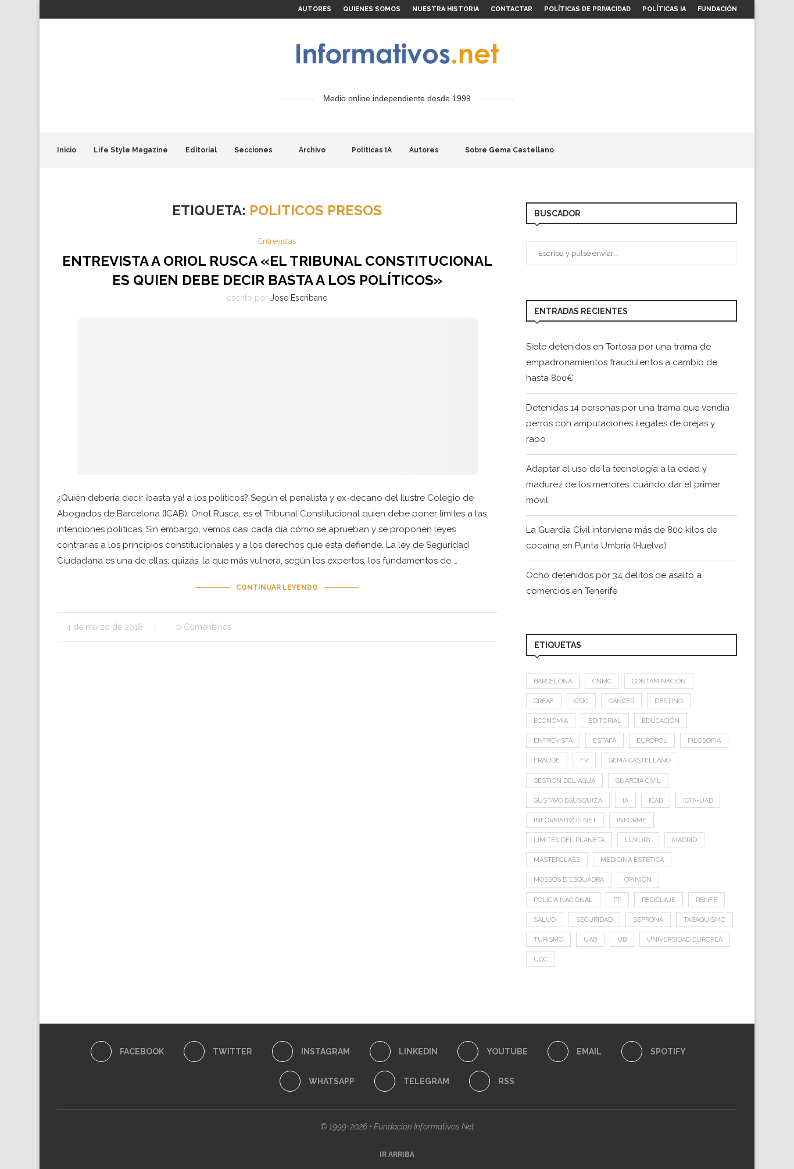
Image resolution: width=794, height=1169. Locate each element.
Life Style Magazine (131, 150)
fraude (547, 760)
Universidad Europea (685, 939)
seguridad (594, 920)
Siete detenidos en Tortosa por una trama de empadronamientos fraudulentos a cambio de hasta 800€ (621, 362)
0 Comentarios (204, 627)
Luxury (638, 840)
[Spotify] (127, 9)
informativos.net (565, 820)
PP (617, 900)
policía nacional (563, 900)
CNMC (601, 681)
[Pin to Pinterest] (433, 627)
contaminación (659, 681)
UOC (541, 959)
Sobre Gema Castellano (509, 150)
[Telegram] (153, 9)
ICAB (656, 800)
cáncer (621, 701)
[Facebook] (60, 9)
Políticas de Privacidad (587, 9)
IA (625, 800)
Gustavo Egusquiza (568, 800)
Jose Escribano (299, 297)
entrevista (553, 740)
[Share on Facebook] (415, 627)
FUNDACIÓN (717, 9)
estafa (604, 740)
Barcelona (553, 681)
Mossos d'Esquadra (569, 879)
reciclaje (658, 900)
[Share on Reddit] (457, 627)
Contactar (511, 9)
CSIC (581, 701)
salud (545, 920)
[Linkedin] (87, 9)
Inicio (66, 150)
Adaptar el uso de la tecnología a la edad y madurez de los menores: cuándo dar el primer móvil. (623, 484)
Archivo (312, 150)
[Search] (731, 150)
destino (668, 701)
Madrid (684, 840)
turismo (548, 939)
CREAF (544, 701)
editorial (604, 721)
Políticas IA (664, 9)
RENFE (706, 900)
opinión (638, 879)
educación (660, 721)
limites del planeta (569, 840)
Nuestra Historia (445, 9)
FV (584, 760)
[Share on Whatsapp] (469, 627)
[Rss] (167, 9)
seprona (648, 920)
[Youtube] (100, 9)
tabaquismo (704, 920)
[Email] (113, 9)
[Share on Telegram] (481, 627)
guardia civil (638, 781)
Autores (314, 9)
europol (651, 740)
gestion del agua (564, 781)
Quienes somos (371, 9)
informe (631, 820)
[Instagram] (73, 9)
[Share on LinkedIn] (445, 627)
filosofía (704, 740)
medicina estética (632, 860)
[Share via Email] (494, 627)
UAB (590, 939)
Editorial (201, 150)
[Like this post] (400, 627)
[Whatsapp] (140, 9)
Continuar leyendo (277, 587)
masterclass (557, 860)
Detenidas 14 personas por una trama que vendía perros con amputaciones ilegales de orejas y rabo (627, 423)
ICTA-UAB (698, 800)
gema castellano (640, 760)
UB (622, 939)
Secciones (253, 150)
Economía (551, 721)
